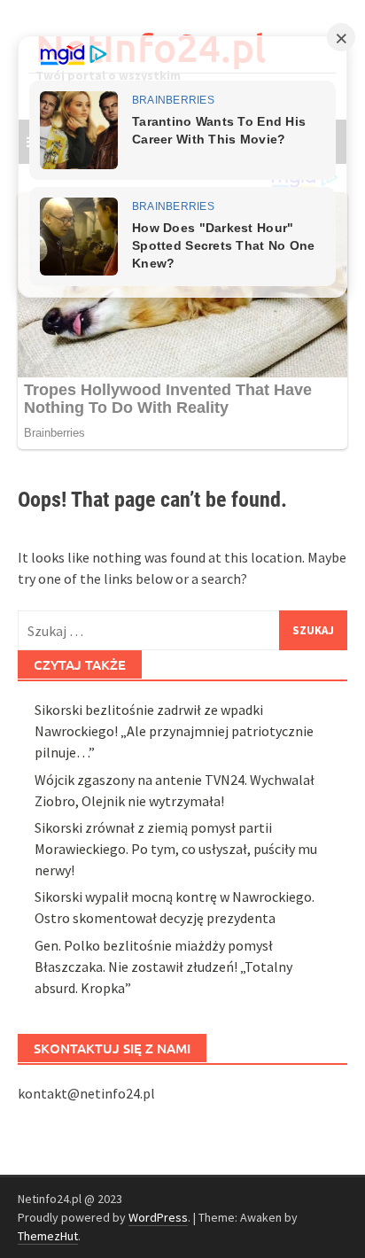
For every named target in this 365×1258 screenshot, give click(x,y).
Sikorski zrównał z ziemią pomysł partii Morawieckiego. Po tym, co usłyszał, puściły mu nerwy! (176, 849)
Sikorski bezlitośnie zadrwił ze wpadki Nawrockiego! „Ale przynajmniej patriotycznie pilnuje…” (174, 731)
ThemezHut (48, 1236)
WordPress (158, 1217)
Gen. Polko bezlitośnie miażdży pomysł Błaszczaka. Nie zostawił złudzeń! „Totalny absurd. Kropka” (163, 966)
